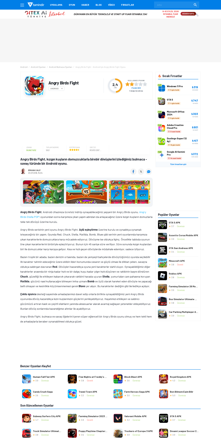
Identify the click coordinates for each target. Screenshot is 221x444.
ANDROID (54, 88)
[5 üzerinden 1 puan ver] (127, 84)
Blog (99, 4)
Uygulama (56, 4)
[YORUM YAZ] (149, 173)
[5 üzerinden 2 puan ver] (132, 84)
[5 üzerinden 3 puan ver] (136, 84)
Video (111, 4)
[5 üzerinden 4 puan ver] (140, 84)
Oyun (72, 4)
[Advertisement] (85, 123)
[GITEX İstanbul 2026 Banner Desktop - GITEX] (110, 10)
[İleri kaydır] (148, 192)
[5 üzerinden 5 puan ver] (145, 84)
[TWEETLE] (141, 173)
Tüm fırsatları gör (178, 164)
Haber (85, 4)
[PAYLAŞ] (134, 173)
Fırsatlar (127, 4)
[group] (86, 192)
